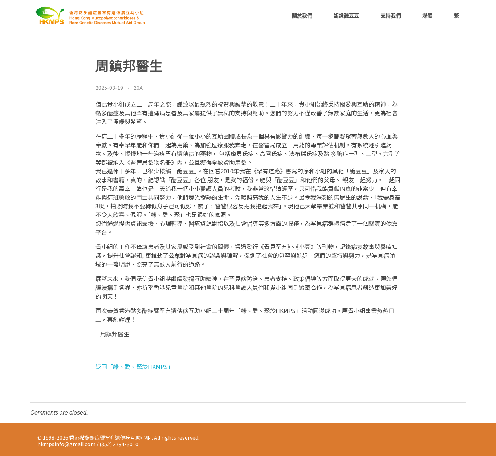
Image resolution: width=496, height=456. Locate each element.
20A (138, 87)
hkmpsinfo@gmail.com (66, 444)
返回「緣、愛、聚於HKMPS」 (134, 366)
